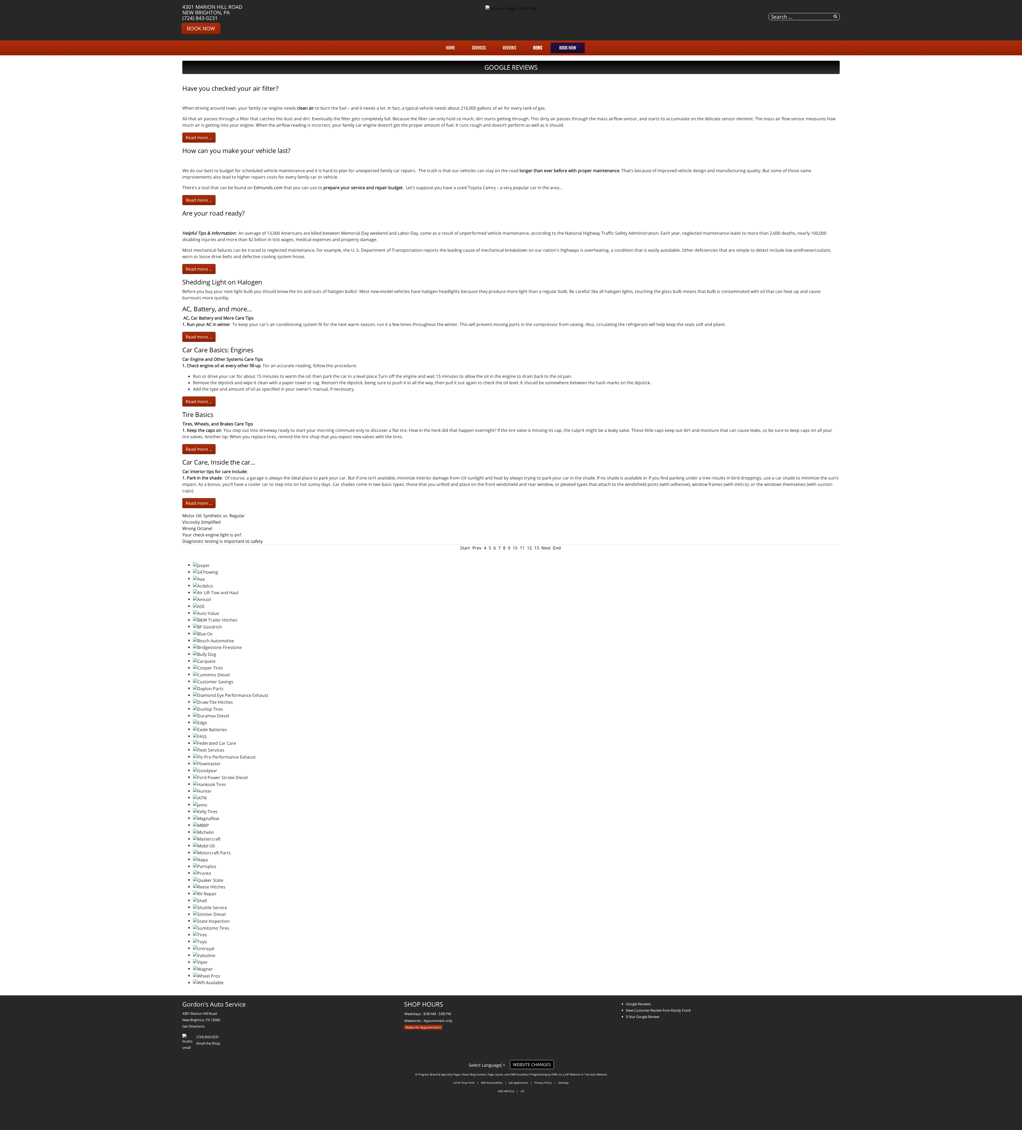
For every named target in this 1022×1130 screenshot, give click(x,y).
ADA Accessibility (491, 1083)
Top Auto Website (595, 1074)
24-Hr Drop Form (464, 1083)
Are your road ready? (213, 213)
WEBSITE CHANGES (532, 1064)
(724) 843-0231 (200, 18)
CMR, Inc (556, 1074)
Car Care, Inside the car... (218, 462)
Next (546, 548)
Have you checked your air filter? (230, 88)
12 (529, 548)
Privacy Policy (543, 1083)
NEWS (537, 48)
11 (522, 548)
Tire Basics (197, 414)
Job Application (518, 1083)
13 (536, 548)
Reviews (509, 48)
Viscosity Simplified (201, 522)
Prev (476, 548)
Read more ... (199, 137)
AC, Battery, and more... (217, 308)
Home (450, 48)
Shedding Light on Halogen (222, 282)
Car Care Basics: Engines (217, 349)
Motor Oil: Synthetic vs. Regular (213, 516)
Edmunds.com (268, 188)
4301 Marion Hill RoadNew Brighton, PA (212, 9)
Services (479, 48)
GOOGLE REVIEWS (511, 67)
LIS (522, 1091)
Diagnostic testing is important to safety (222, 541)
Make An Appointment (423, 1027)
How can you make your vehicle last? (236, 150)
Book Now (201, 28)
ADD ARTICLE (506, 1091)
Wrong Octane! (197, 528)
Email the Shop (208, 1043)
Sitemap (563, 1083)
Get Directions (193, 1026)
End (557, 548)
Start (465, 548)
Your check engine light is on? (211, 535)
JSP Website (572, 1074)
